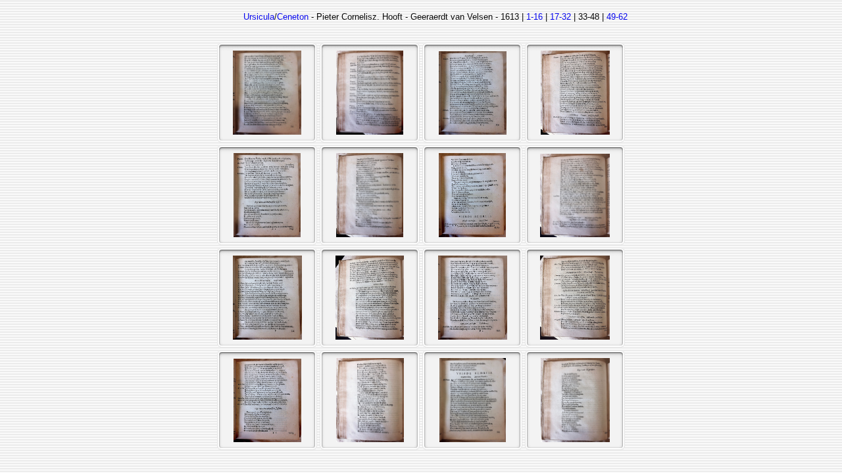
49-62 (617, 17)
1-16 (534, 17)
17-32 (560, 17)
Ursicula (258, 17)
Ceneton (293, 17)
